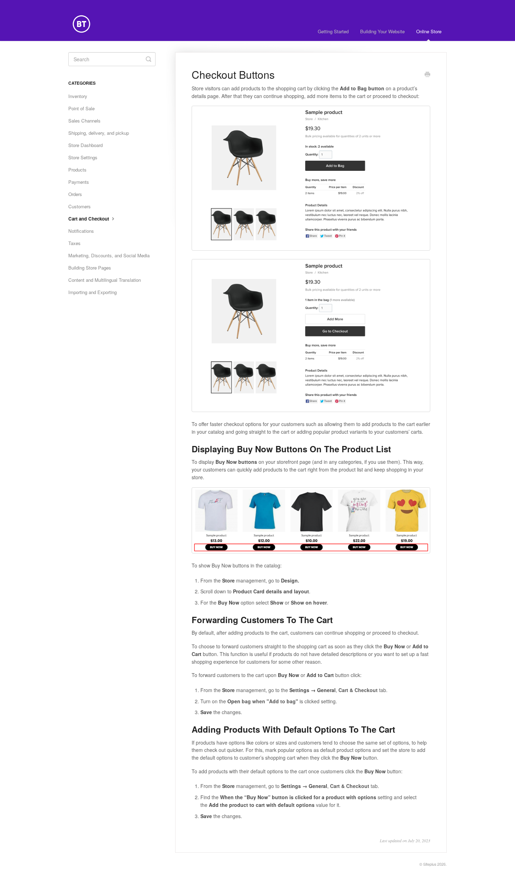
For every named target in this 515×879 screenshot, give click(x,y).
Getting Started (333, 31)
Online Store (428, 31)
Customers (79, 206)
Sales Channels (84, 120)
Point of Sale (81, 108)
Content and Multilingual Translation (104, 280)
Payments (78, 182)
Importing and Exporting (92, 292)
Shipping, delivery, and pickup (98, 133)
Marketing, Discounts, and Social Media (109, 255)
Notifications (81, 231)
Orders (75, 194)
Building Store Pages (89, 267)
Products (77, 169)
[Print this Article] (427, 75)
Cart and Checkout (89, 218)
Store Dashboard (85, 145)
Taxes (74, 243)
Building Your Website (382, 31)
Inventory (77, 96)
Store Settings (82, 157)
